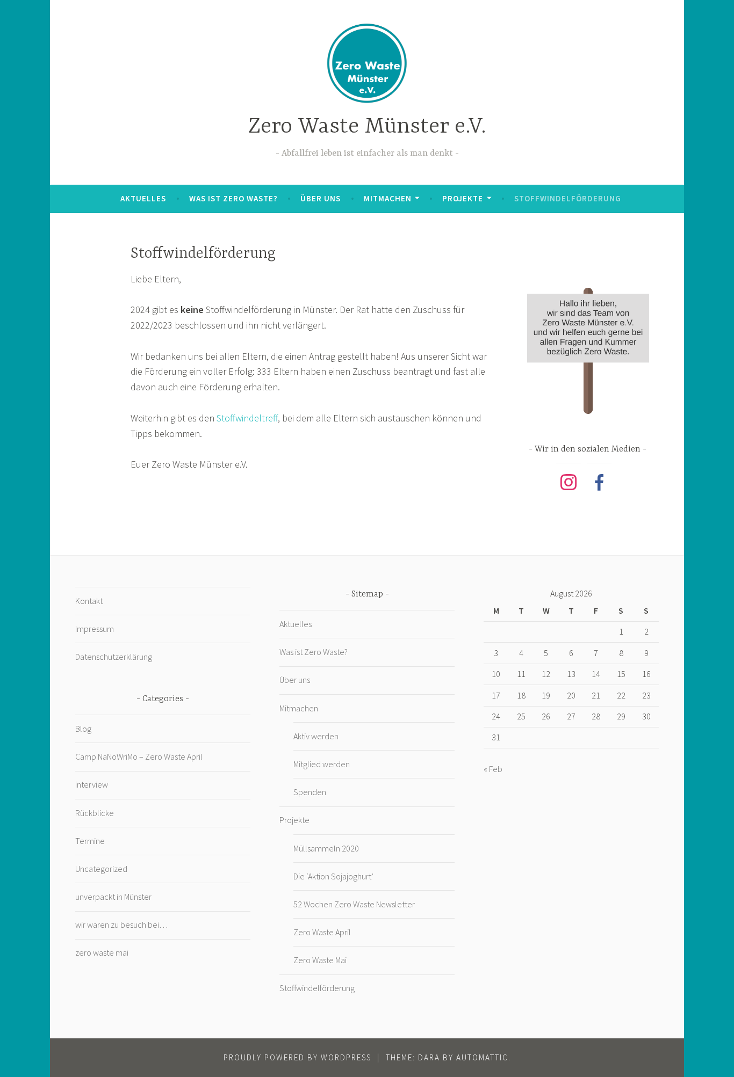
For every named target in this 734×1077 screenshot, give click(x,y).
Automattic (482, 1057)
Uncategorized (101, 868)
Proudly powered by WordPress (297, 1057)
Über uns (320, 198)
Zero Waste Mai (320, 960)
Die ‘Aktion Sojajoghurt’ (333, 876)
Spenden (309, 792)
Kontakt (89, 600)
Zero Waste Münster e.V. (367, 127)
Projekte (462, 198)
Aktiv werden (316, 736)
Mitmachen (388, 198)
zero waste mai (101, 952)
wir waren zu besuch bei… (121, 924)
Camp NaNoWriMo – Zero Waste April (139, 756)
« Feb (493, 768)
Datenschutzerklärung (113, 656)
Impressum (94, 628)
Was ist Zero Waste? (233, 198)
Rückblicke (94, 812)
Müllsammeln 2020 (326, 848)
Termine (90, 840)
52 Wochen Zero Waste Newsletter (354, 904)
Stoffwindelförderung (567, 198)
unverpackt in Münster (113, 896)
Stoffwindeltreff (247, 418)
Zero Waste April (322, 932)
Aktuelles (143, 198)
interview (91, 784)
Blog (83, 728)
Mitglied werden (321, 764)
